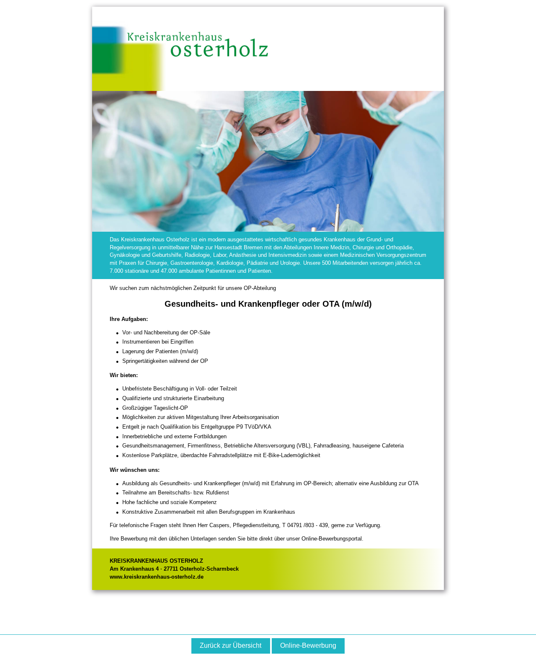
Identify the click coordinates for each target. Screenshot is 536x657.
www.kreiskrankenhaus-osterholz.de (157, 577)
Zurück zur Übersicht (230, 645)
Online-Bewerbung (308, 645)
